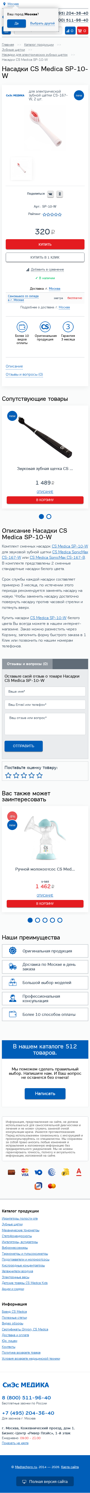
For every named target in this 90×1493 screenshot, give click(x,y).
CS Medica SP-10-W (70, 546)
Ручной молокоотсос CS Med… (45, 869)
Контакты (8, 1347)
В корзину (45, 500)
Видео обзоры (12, 1323)
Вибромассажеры (15, 1248)
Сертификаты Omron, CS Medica (25, 1329)
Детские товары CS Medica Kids (25, 1283)
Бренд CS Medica (14, 1312)
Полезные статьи (14, 1318)
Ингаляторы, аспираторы (20, 1242)
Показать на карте (15, 1443)
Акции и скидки (13, 1289)
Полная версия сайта (48, 1482)
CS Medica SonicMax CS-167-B (57, 557)
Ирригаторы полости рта (20, 1218)
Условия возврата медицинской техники (31, 1359)
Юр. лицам (9, 1341)
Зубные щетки (12, 1224)
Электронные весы (15, 1277)
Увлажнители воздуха (17, 1271)
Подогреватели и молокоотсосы (25, 1259)
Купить (45, 245)
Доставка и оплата (15, 1335)
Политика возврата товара (21, 1353)
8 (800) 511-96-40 (69, 20)
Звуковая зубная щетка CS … (45, 468)
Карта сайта (70, 1467)
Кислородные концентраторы (23, 1265)
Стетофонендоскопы (17, 1236)
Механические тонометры (20, 1230)
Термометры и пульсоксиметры (25, 1254)
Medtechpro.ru (26, 1467)
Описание (14, 366)
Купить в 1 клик (45, 257)
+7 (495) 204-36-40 (68, 13)
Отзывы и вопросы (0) (24, 374)
